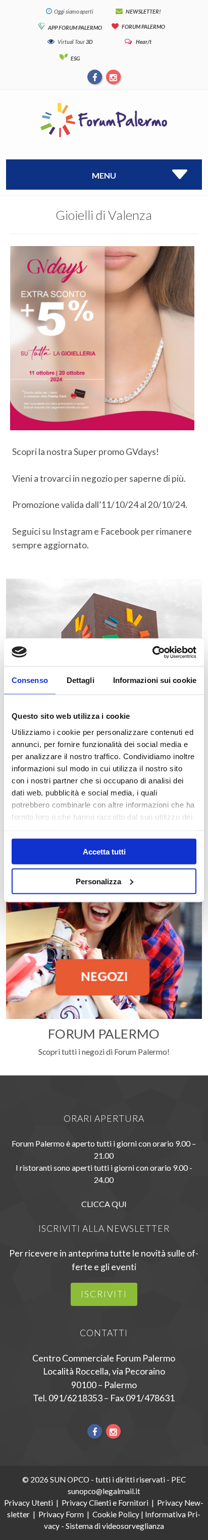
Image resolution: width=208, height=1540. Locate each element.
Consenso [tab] (30, 680)
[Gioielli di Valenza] (102, 439)
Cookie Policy (115, 1514)
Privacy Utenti (28, 1502)
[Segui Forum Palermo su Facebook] (95, 77)
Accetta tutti (104, 851)
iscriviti (104, 1294)
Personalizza (98, 881)
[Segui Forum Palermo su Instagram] (113, 77)
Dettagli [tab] (80, 680)
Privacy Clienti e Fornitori (105, 1502)
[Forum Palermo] (103, 138)
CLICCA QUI (104, 1204)
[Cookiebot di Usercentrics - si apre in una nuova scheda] (152, 652)
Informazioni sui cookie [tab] (154, 680)
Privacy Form (61, 1514)
